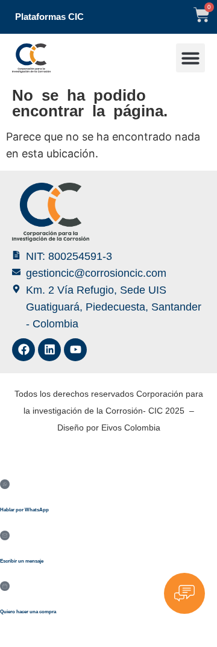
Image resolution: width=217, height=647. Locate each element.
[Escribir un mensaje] (5, 535)
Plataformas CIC (49, 16)
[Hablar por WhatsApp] (5, 484)
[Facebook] (23, 349)
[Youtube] (75, 349)
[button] (190, 57)
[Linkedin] (49, 349)
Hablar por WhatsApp (24, 510)
